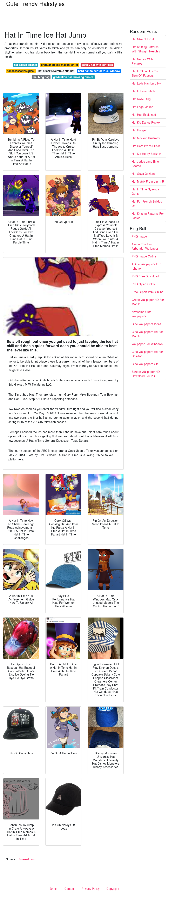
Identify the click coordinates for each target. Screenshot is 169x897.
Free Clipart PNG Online (147, 292)
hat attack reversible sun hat (56, 71)
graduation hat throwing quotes (73, 77)
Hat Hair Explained (144, 114)
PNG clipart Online (144, 284)
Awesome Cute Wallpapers (141, 314)
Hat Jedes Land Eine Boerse (145, 163)
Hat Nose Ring (141, 99)
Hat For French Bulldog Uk (147, 203)
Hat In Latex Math (143, 91)
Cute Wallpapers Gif (145, 364)
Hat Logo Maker (142, 107)
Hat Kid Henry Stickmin (147, 154)
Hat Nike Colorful (143, 39)
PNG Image (139, 236)
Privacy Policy (91, 889)
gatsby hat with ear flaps (97, 65)
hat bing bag (41, 77)
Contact (70, 889)
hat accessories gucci (20, 71)
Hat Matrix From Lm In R (148, 181)
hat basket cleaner (25, 65)
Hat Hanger (139, 130)
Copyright (113, 889)
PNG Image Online (144, 256)
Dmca (54, 889)
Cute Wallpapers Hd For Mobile (147, 334)
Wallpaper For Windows (147, 344)
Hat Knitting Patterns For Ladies (148, 215)
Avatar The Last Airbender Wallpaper (145, 246)
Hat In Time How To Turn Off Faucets (145, 73)
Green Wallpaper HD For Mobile (148, 302)
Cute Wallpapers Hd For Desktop (147, 354)
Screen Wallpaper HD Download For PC (146, 374)
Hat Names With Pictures (142, 61)
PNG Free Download (145, 276)
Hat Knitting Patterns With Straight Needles (146, 49)
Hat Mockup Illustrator (146, 138)
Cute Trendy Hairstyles (35, 3)
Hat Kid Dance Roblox (146, 122)
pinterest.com (26, 859)
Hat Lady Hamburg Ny (146, 83)
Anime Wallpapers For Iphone (146, 266)
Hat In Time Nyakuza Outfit (145, 191)
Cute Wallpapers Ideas (146, 324)
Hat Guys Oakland (144, 174)
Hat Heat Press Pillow (146, 146)
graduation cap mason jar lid (59, 65)
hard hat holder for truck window (99, 71)
